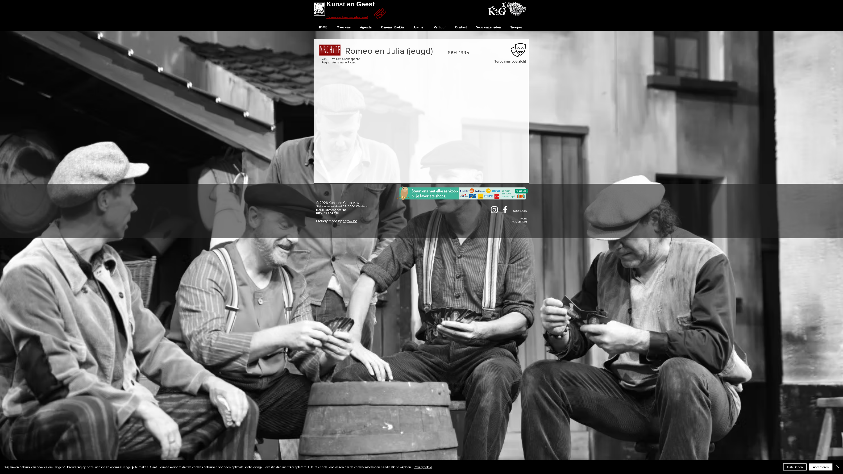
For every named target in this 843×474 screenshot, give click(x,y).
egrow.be (350, 221)
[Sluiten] (837, 466)
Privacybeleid (423, 467)
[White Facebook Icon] (505, 209)
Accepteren (821, 467)
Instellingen (795, 467)
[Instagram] (494, 209)
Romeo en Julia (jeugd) (389, 51)
